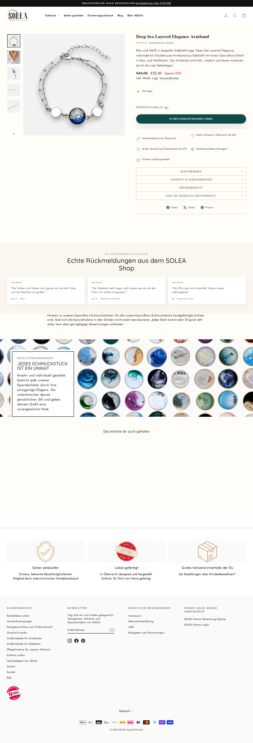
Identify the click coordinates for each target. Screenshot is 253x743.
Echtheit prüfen (16, 655)
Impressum (134, 616)
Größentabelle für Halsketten (24, 644)
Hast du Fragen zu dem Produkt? (191, 195)
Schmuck (51, 15)
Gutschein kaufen (17, 633)
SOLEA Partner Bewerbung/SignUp (205, 619)
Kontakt (11, 672)
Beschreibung (191, 171)
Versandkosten (169, 78)
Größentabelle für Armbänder (24, 638)
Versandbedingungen (19, 621)
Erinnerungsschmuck (100, 15)
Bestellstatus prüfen (18, 616)
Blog (120, 15)
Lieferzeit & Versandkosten (191, 179)
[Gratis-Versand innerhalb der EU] (207, 552)
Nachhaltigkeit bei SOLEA (22, 661)
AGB (131, 627)
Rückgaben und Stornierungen (146, 633)
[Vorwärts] (14, 132)
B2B (9, 678)
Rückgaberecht (191, 187)
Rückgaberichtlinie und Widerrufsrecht (30, 627)
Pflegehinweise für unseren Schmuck (28, 649)
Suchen (11, 666)
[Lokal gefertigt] (126, 552)
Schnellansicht (35, 495)
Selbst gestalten (74, 15)
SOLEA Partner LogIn (196, 625)
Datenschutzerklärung (141, 621)
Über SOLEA (135, 15)
